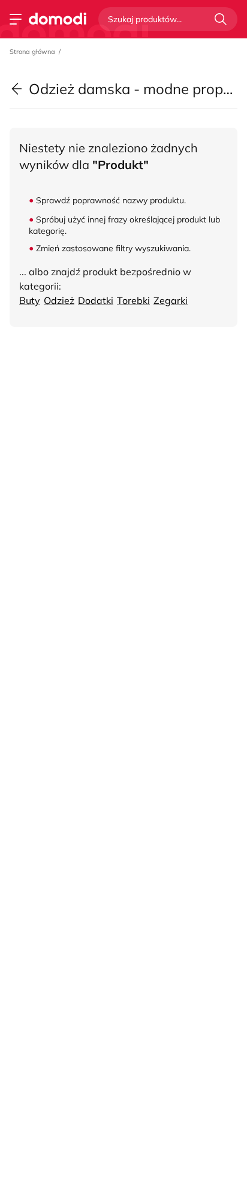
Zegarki (170, 300)
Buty (29, 300)
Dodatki (95, 300)
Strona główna (32, 51)
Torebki (133, 300)
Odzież (59, 300)
